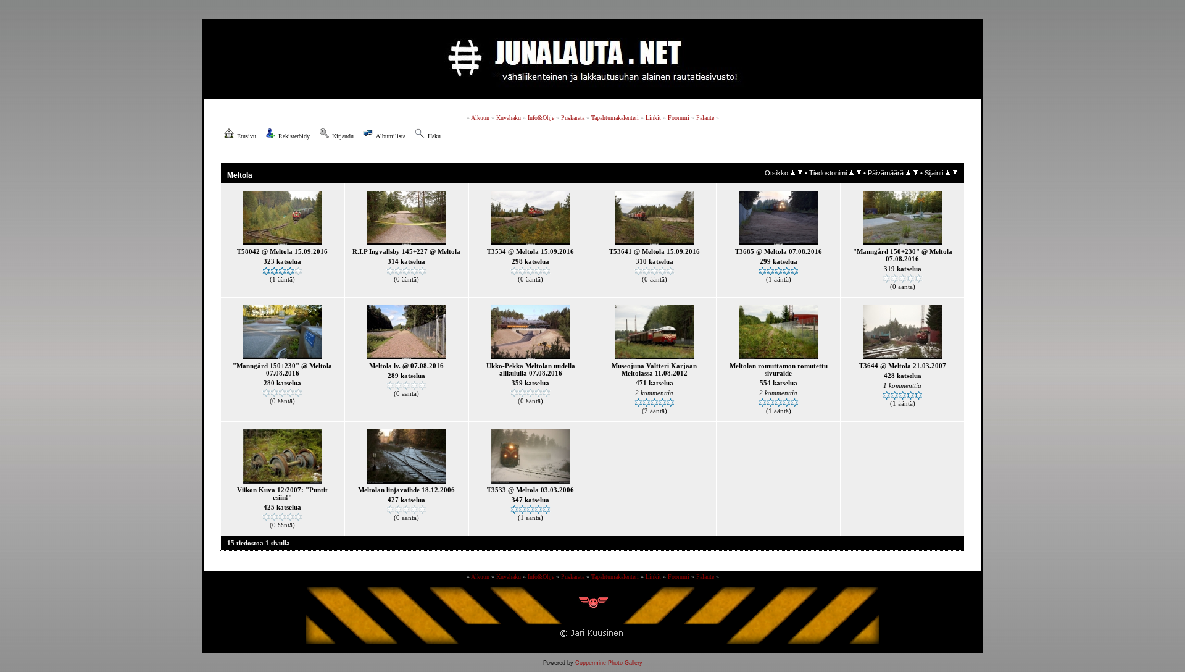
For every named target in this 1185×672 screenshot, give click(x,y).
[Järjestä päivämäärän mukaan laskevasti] (915, 173)
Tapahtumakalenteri (615, 117)
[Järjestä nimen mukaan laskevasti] (859, 173)
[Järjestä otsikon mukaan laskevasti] (800, 173)
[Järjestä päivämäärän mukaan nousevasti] (908, 173)
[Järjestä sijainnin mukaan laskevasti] (955, 173)
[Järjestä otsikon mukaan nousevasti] (793, 173)
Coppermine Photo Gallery (608, 663)
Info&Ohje (541, 117)
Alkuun (480, 117)
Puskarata (572, 117)
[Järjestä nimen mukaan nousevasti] (851, 173)
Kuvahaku (508, 117)
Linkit (653, 117)
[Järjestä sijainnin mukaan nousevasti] (947, 173)
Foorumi (678, 117)
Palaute (705, 117)
